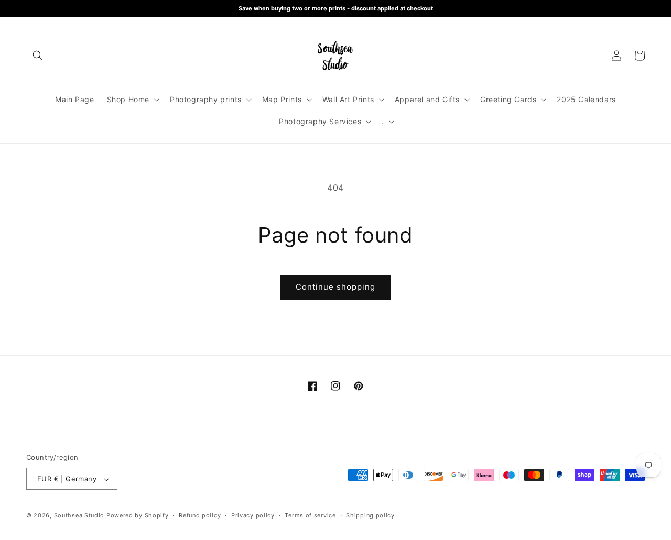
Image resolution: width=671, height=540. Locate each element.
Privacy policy (253, 515)
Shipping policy (370, 515)
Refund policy (200, 515)
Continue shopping (335, 287)
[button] (37, 55)
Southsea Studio (79, 516)
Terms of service (310, 515)
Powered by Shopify (137, 516)
